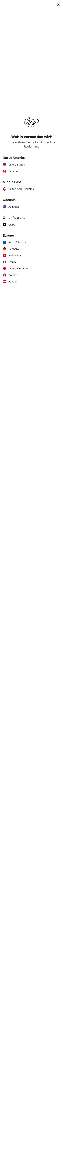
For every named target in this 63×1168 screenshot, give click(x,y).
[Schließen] (60, 3)
